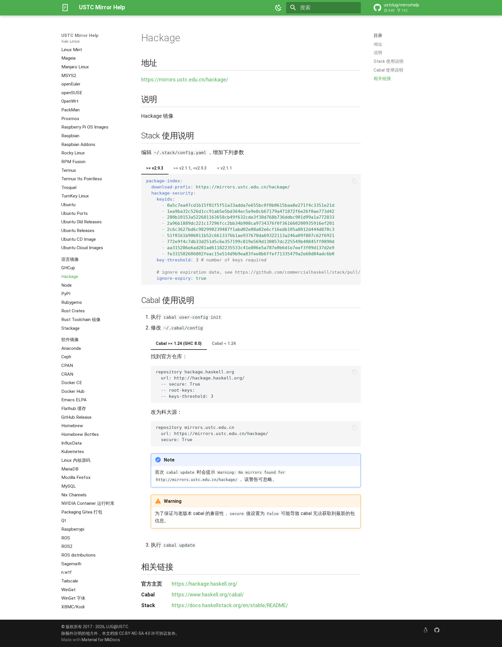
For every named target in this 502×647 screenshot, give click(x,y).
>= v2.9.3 (154, 168)
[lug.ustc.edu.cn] (425, 630)
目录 (378, 35)
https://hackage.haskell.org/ (204, 584)
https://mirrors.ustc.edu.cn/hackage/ (184, 80)
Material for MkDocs (101, 639)
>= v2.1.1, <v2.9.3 (190, 168)
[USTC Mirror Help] (65, 7)
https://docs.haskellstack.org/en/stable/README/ (230, 605)
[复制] (354, 181)
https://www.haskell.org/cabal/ (208, 595)
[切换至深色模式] (278, 7)
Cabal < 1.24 (224, 343)
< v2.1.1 (224, 168)
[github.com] (437, 630)
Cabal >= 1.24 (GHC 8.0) (179, 343)
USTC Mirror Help (79, 35)
